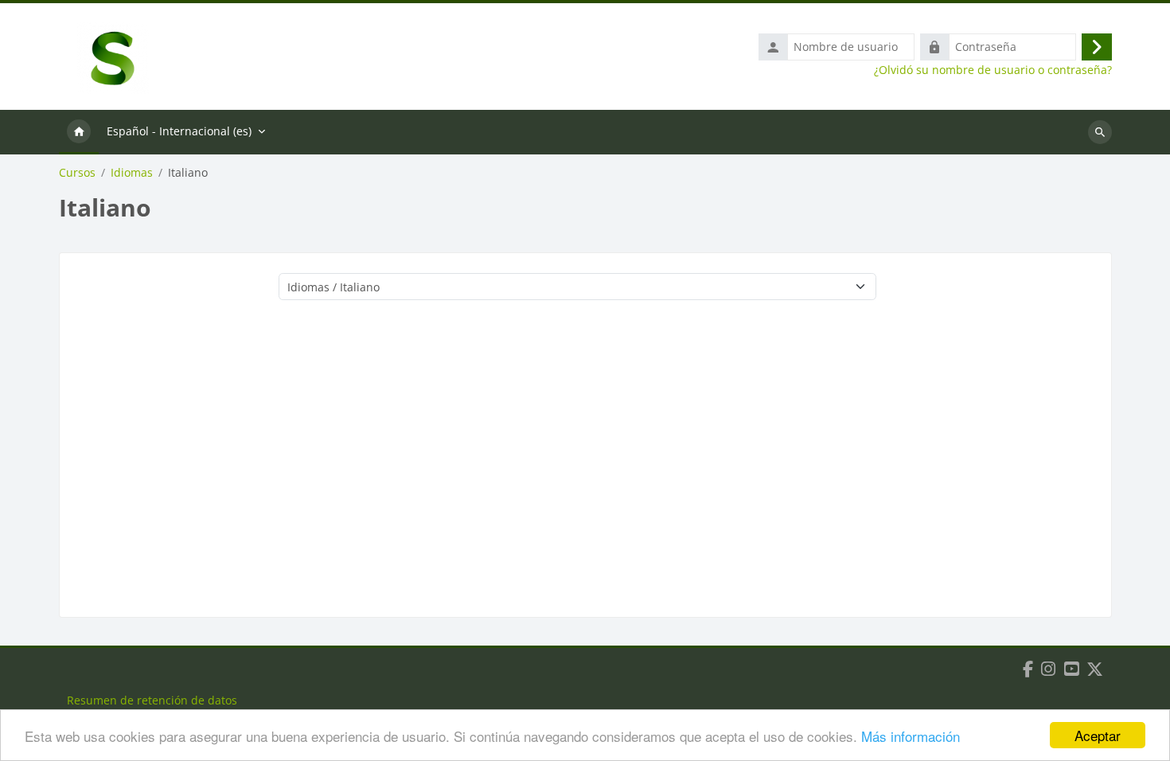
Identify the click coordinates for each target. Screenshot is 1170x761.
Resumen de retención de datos (152, 700)
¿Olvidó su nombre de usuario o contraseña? (993, 70)
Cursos (77, 173)
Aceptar (1097, 735)
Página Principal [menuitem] (79, 132)
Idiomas (132, 173)
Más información (910, 736)
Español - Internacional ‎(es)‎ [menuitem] (179, 131)
